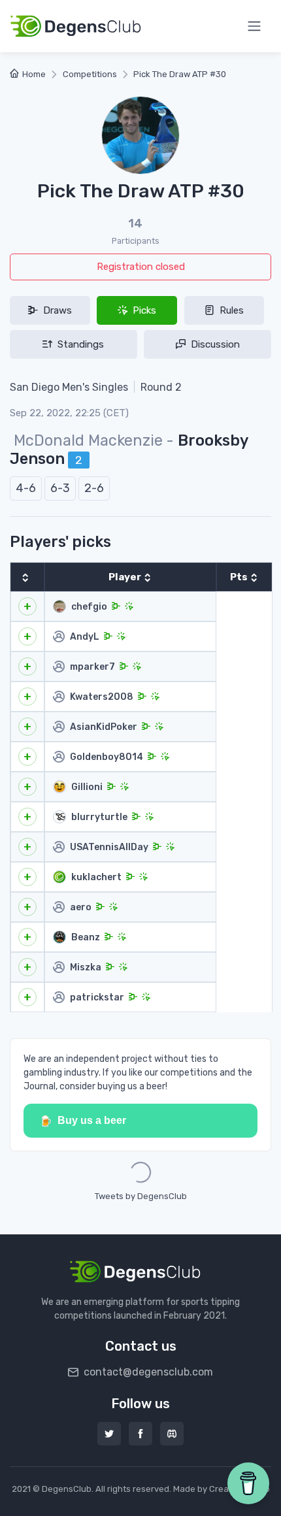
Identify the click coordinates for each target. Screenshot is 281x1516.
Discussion (214, 344)
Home (34, 74)
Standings (79, 344)
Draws (56, 310)
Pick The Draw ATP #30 (179, 74)
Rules (230, 310)
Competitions (90, 74)
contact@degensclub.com (147, 1372)
